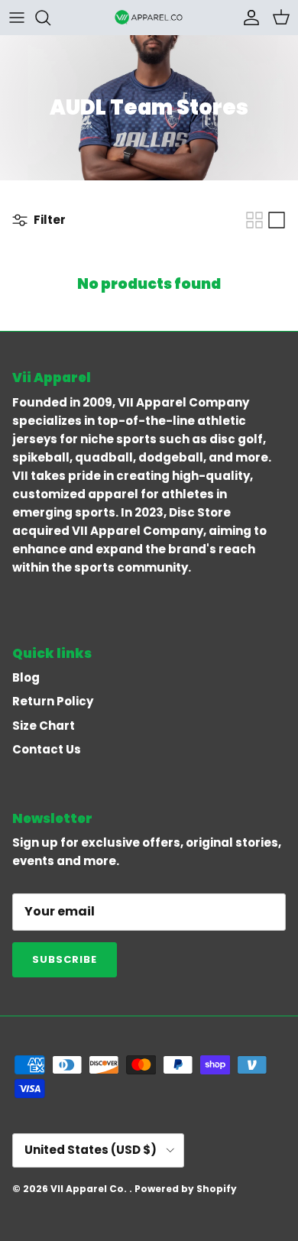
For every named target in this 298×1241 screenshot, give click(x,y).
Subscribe (64, 959)
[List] (276, 220)
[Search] (50, 17)
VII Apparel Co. (89, 1188)
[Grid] (254, 220)
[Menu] (17, 17)
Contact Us (46, 749)
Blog (26, 677)
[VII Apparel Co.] (149, 17)
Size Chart (43, 726)
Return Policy (52, 701)
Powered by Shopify (185, 1188)
